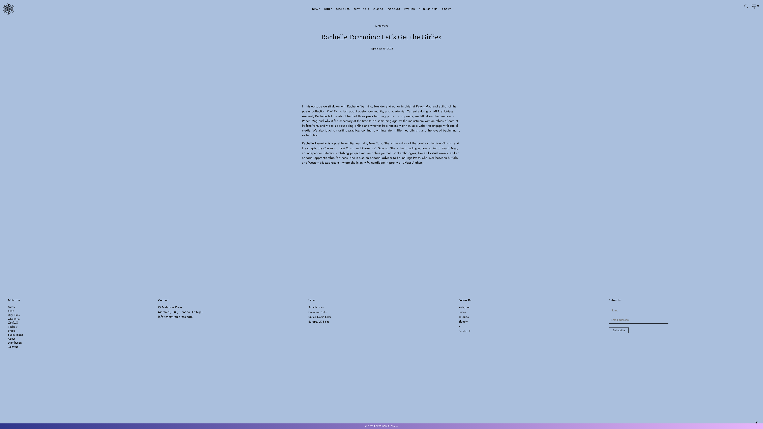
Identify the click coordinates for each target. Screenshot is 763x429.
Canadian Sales (317, 312)
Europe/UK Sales (318, 322)
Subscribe (619, 330)
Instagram (464, 307)
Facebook (465, 331)
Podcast (394, 9)
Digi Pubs (343, 9)
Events (409, 9)
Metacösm (381, 25)
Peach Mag (424, 106)
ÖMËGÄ (378, 9)
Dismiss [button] (394, 426)
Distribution (15, 343)
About (446, 9)
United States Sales (319, 317)
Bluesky (463, 322)
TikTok (462, 312)
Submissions (428, 9)
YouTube (464, 317)
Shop (328, 9)
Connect (13, 347)
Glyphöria (362, 9)
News (316, 9)
